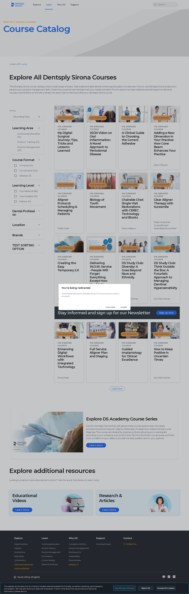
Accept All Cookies (166, 588)
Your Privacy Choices (124, 588)
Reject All (145, 588)
